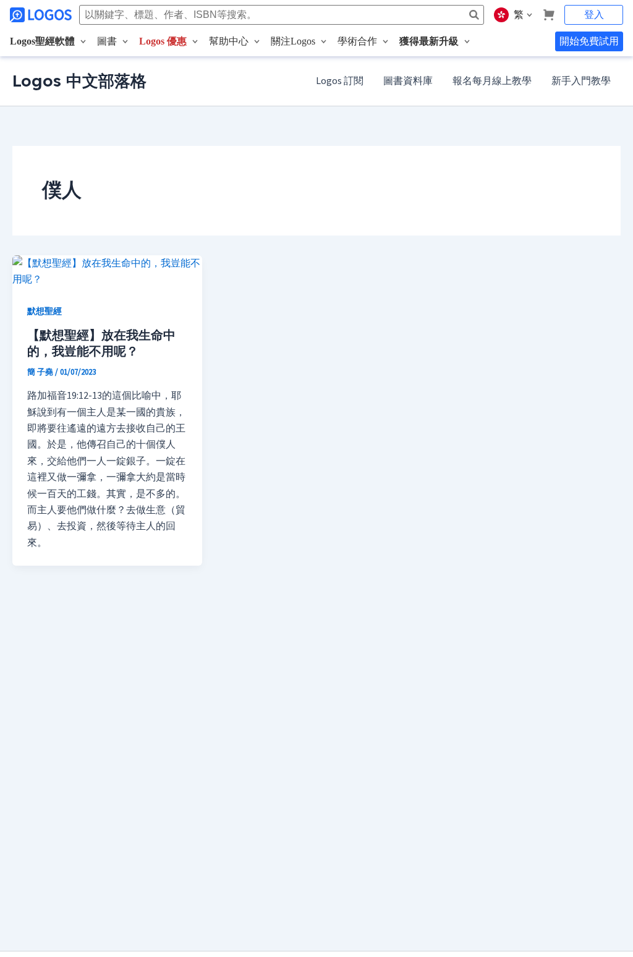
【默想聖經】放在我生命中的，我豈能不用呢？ (101, 343)
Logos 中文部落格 (79, 80)
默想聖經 (44, 311)
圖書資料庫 (408, 81)
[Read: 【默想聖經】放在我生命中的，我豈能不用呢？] (107, 271)
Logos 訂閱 (339, 81)
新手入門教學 (581, 81)
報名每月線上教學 (492, 81)
